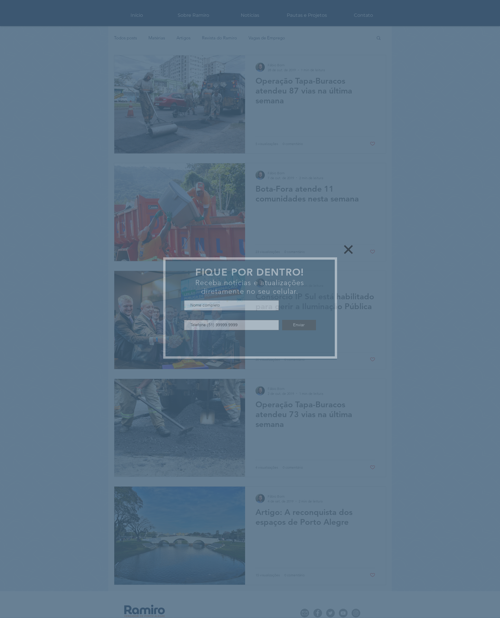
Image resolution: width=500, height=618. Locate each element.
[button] (348, 249)
